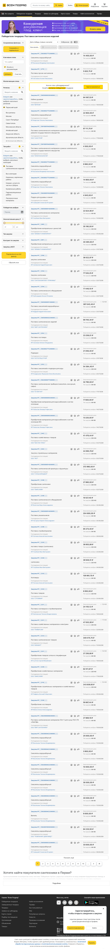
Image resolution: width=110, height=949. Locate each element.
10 (83, 864)
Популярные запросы (37, 914)
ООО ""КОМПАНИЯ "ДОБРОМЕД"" (41, 836)
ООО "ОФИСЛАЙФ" (37, 489)
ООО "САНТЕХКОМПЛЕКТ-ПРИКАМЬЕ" (43, 280)
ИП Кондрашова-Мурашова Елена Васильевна (46, 374)
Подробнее (57, 883)
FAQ (30, 911)
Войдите (6, 97)
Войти (70, 5)
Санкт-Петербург (12, 120)
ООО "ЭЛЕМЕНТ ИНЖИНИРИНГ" (41, 234)
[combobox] (13, 62)
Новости (32, 917)
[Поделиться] (78, 53)
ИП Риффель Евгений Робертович (41, 694)
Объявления (6, 923)
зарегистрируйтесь (10, 99)
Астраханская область (14, 141)
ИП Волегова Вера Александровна (42, 505)
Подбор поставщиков (9, 917)
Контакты (32, 926)
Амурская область (13, 134)
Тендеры (5, 908)
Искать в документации (12, 68)
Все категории (11, 174)
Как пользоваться (35, 908)
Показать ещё (69, 858)
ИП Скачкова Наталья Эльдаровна (42, 342)
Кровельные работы (13, 189)
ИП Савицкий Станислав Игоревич (42, 202)
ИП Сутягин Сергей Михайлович (41, 661)
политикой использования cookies (55, 944)
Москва (8, 116)
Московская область (13, 127)
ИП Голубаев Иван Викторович (40, 218)
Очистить (18, 74)
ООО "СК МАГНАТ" (37, 391)
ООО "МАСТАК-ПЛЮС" (38, 443)
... (88, 864)
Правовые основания (37, 920)
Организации (6, 920)
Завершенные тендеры (10, 905)
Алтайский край (12, 130)
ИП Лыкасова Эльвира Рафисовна (42, 409)
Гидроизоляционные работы (13, 193)
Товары (4, 926)
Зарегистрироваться (75, 928)
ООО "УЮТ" (34, 458)
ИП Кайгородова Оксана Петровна (42, 296)
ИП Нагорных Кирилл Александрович (42, 520)
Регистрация (83, 5)
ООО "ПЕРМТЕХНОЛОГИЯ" (39, 156)
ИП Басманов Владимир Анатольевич (43, 63)
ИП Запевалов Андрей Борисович (41, 265)
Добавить (8, 74)
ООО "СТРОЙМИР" (37, 598)
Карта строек (6, 914)
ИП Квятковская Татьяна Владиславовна (44, 614)
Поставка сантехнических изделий (15, 167)
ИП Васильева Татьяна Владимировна (43, 743)
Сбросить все (14, 262)
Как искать (34, 47)
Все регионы (10, 113)
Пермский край (11, 107)
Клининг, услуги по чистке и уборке (13, 184)
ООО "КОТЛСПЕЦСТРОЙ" (39, 358)
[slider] (4, 223)
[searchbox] (13, 62)
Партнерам (33, 923)
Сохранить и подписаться (13, 49)
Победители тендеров (10, 901)
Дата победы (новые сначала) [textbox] (41, 42)
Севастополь (10, 123)
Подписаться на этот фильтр (13, 255)
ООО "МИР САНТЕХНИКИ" (39, 327)
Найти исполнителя (36, 901)
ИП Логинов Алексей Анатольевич (42, 536)
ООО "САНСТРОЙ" (37, 138)
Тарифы (32, 905)
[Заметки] (71, 53)
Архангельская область (14, 137)
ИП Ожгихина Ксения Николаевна (41, 78)
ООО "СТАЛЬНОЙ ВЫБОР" (39, 474)
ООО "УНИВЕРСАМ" (37, 629)
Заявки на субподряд (10, 911)
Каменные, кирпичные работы (14, 178)
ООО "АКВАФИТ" (36, 645)
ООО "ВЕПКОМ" (36, 105)
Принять (92, 943)
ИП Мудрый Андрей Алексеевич (41, 311)
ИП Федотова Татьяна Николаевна (42, 120)
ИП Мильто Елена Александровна (41, 709)
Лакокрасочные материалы (12, 199)
